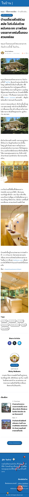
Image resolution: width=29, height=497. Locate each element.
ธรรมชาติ (20, 321)
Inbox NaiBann (23, 483)
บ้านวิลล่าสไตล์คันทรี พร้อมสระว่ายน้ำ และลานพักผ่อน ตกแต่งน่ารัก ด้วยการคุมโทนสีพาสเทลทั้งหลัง (19, 425)
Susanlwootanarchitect (13, 269)
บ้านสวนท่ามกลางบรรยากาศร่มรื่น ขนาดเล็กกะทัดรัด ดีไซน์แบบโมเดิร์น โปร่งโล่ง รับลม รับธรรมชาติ (19, 409)
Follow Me (14, 365)
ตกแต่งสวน (12, 321)
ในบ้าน (7, 82)
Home (2, 11)
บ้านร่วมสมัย (4, 328)
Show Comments (14, 443)
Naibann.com (18, 260)
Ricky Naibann (9, 51)
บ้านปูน (23, 324)
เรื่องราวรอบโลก (11, 11)
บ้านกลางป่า (4, 324)
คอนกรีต (4, 321)
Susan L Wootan (9, 97)
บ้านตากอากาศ (15, 324)
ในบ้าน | (7, 3)
